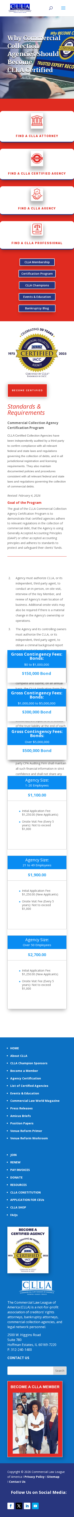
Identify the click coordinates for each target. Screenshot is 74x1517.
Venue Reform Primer (26, 1131)
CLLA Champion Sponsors (28, 1063)
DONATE (16, 1177)
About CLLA (18, 1056)
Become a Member (24, 1071)
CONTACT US (18, 1358)
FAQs (14, 1215)
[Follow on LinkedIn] (27, 1506)
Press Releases (21, 1108)
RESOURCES (18, 1185)
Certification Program (37, 274)
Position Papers (22, 1123)
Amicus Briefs (20, 1116)
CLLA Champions (37, 285)
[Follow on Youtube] (35, 1506)
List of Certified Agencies (29, 1086)
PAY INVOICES (20, 1170)
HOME (14, 1048)
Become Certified (27, 390)
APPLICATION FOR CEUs (27, 1200)
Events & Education (37, 297)
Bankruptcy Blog (37, 308)
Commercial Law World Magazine (35, 1101)
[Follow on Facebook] (10, 1506)
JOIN (13, 1155)
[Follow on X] (19, 1506)
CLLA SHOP (18, 1207)
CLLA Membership (37, 262)
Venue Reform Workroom (29, 1138)
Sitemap (53, 1477)
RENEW (15, 1162)
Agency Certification (25, 1078)
